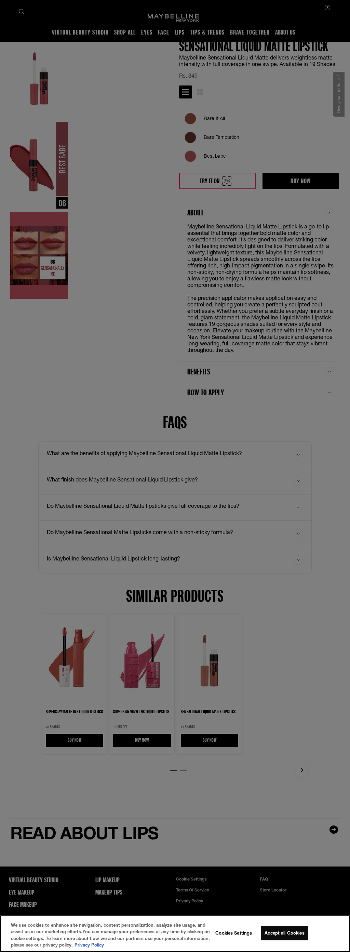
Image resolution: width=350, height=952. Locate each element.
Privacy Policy (89, 945)
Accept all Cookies (284, 933)
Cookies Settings (233, 933)
